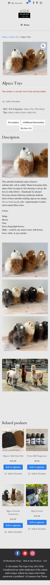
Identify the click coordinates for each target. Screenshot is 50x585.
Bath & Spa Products (32, 560)
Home (4, 36)
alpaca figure (20, 112)
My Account (16, 3)
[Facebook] (33, 3)
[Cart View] (27, 3)
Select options (13, 467)
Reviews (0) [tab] (26, 128)
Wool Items (40, 108)
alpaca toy (31, 112)
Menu (26, 24)
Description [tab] (13, 122)
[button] (43, 45)
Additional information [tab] (33, 122)
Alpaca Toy (14, 36)
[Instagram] (41, 3)
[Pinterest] (37, 3)
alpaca (11, 112)
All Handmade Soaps (12, 560)
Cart (45, 560)
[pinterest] (25, 553)
